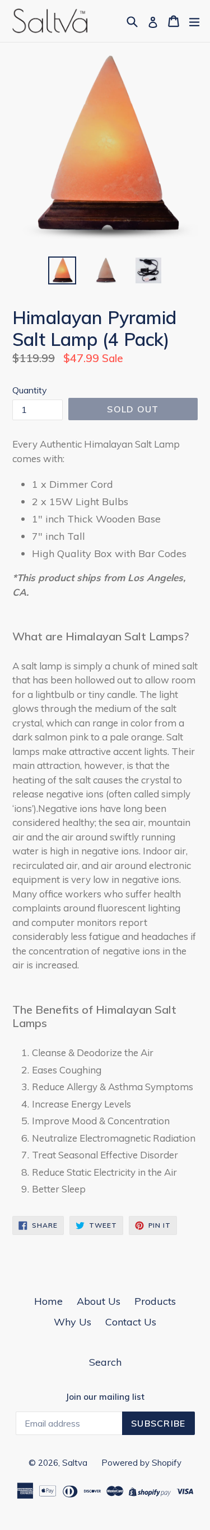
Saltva (74, 1462)
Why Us (72, 1321)
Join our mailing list (105, 1397)
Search (105, 1362)
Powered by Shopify (141, 1462)
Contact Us (130, 1321)
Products (155, 1301)
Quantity (29, 390)
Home (48, 1301)
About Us (98, 1301)
